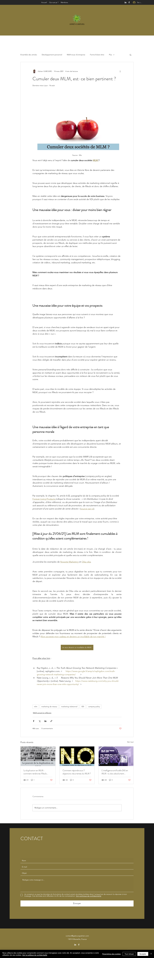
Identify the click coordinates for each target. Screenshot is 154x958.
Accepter (142, 954)
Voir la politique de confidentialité (34, 955)
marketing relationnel (69, 706)
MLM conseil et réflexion (42, 713)
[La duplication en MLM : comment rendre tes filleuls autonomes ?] (38, 756)
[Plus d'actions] (120, 71)
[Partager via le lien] (51, 721)
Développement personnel (52, 55)
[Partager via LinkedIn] (45, 721)
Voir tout (130, 742)
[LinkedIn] (125, 2)
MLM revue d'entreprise (76, 55)
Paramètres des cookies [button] (111, 954)
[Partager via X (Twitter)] (39, 721)
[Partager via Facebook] (33, 721)
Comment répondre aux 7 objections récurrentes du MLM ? (77, 772)
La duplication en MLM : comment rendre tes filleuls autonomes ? (35, 772)
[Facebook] (129, 2)
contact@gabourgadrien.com (77, 936)
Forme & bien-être (97, 55)
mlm (35, 706)
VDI (82, 706)
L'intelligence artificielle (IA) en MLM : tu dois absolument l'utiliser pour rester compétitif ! (115, 772)
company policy (94, 706)
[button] (130, 55)
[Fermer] (151, 954)
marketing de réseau (49, 706)
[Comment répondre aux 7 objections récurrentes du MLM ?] (77, 756)
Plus (110, 55)
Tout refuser (129, 954)
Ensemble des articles (28, 55)
